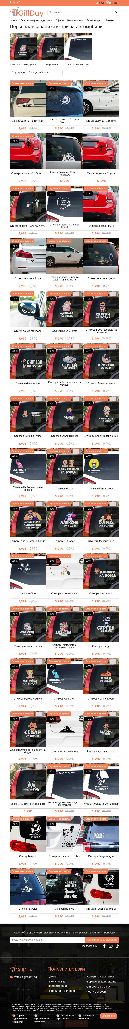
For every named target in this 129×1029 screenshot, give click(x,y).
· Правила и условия (61, 991)
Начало (13, 20)
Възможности (74, 20)
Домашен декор (95, 20)
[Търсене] (116, 13)
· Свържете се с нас (98, 986)
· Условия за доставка (99, 976)
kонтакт (110, 20)
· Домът (53, 976)
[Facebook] (10, 2)
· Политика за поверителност (57, 983)
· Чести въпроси (95, 991)
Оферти (60, 20)
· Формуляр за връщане (100, 981)
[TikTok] (18, 2)
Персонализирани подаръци (36, 20)
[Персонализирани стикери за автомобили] (27, 12)
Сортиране (18, 72)
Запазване (108, 1016)
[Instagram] (14, 2)
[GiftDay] (27, 968)
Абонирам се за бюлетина (102, 940)
